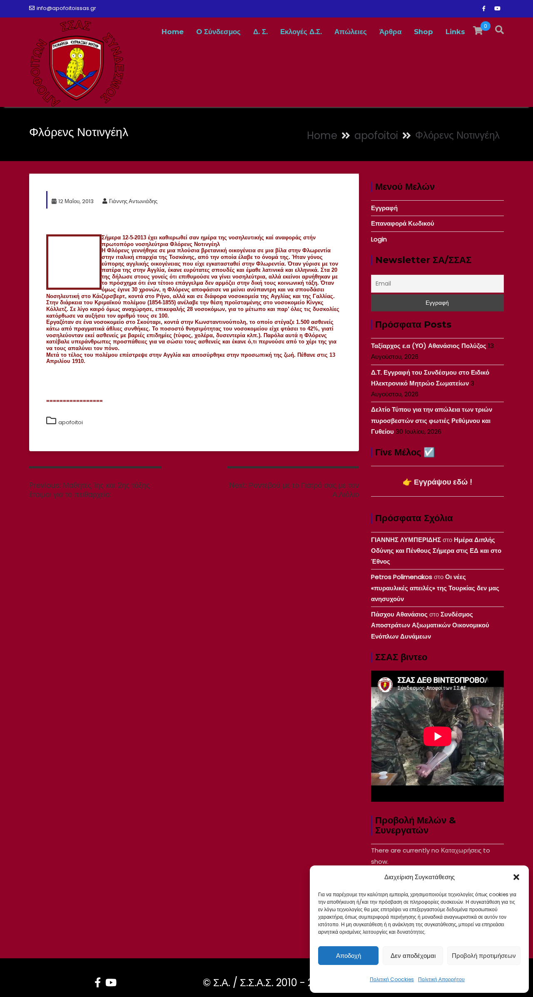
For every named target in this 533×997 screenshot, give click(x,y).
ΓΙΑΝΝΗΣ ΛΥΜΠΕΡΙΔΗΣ (406, 539)
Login (379, 239)
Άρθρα (390, 31)
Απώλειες (350, 31)
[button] (516, 877)
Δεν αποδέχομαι (413, 955)
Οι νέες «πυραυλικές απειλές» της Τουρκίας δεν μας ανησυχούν (435, 587)
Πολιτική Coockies (392, 979)
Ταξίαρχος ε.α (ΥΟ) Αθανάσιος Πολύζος (428, 345)
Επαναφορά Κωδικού (402, 223)
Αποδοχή (348, 955)
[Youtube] (497, 8)
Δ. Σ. (260, 31)
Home (173, 31)
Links (455, 31)
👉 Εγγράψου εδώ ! (437, 482)
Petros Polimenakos (401, 576)
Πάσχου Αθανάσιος (399, 614)
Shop (423, 31)
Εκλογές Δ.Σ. (301, 31)
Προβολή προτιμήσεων (484, 955)
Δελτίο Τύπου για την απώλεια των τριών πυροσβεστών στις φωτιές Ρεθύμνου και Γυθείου (431, 420)
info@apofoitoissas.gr (66, 8)
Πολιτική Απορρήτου (441, 979)
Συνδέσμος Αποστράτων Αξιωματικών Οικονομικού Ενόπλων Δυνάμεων (430, 625)
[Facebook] (484, 8)
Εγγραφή (384, 208)
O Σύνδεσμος (218, 31)
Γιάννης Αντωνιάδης (133, 201)
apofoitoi (70, 422)
